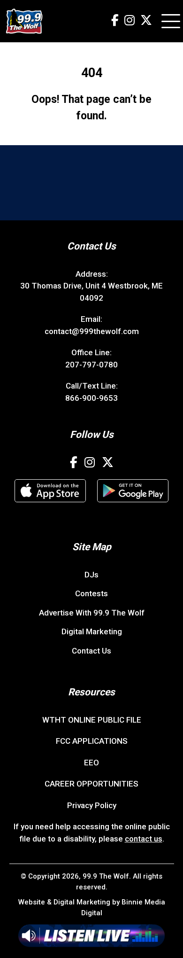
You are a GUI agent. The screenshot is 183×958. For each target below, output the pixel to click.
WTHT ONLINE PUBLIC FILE (91, 719)
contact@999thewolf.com (92, 331)
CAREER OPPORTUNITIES (91, 783)
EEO (91, 762)
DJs (91, 574)
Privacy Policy (91, 805)
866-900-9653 (91, 398)
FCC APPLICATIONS (92, 741)
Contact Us (91, 650)
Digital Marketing (91, 631)
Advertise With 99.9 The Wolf (92, 612)
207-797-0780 (91, 364)
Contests (91, 593)
